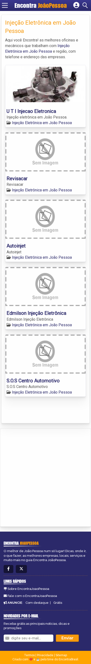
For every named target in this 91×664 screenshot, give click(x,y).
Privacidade (45, 655)
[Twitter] (21, 569)
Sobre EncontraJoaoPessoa (28, 589)
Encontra (41, 5)
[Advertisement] (45, 476)
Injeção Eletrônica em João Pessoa (42, 122)
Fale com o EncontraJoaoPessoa (32, 596)
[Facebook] (8, 569)
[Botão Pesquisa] (86, 5)
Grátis (57, 603)
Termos (29, 655)
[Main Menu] (5, 5)
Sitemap (61, 655)
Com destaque (37, 603)
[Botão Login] (76, 5)
